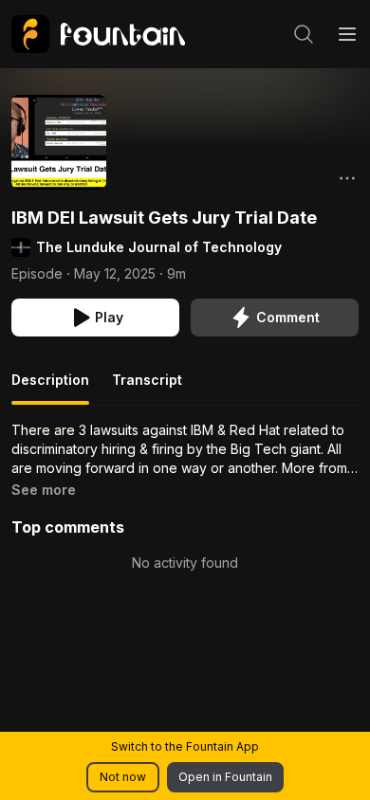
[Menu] (347, 34)
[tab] (50, 388)
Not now (123, 777)
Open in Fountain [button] (225, 777)
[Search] (303, 34)
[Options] (347, 178)
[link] (98, 34)
